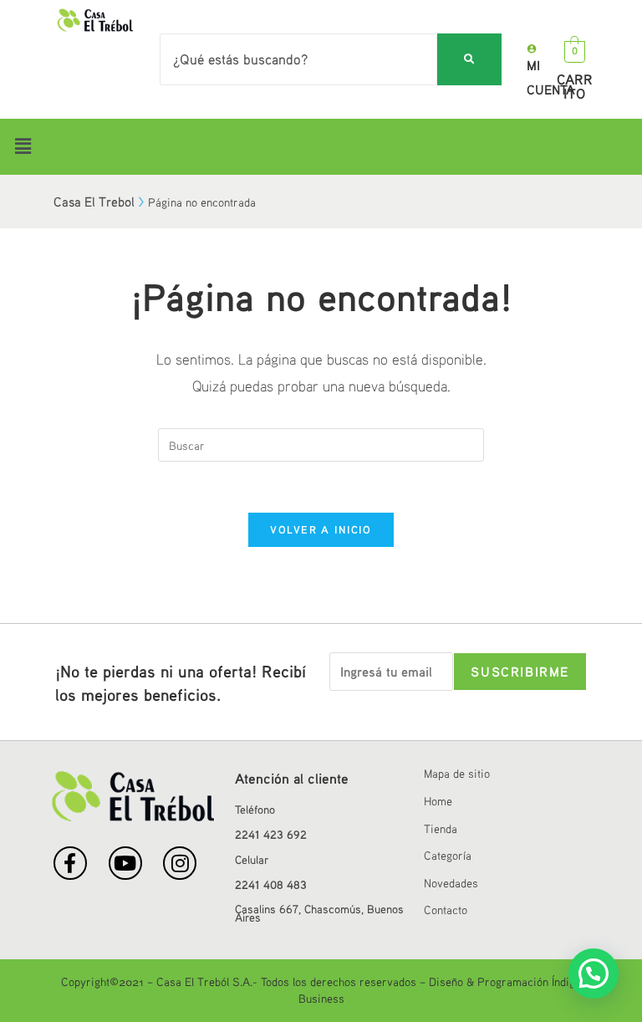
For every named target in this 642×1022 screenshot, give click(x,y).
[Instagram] (179, 863)
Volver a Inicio (321, 529)
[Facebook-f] (70, 863)
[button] (321, 146)
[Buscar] (469, 59)
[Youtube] (125, 863)
